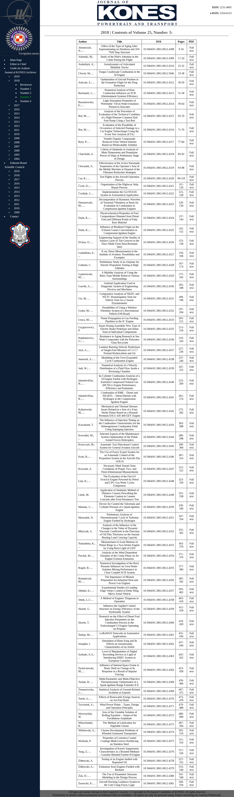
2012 (17, 125)
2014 (17, 117)
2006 (17, 150)
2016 (17, 109)
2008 (17, 142)
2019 (17, 76)
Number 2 (25, 92)
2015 (17, 113)
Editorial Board (18, 162)
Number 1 (25, 88)
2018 (17, 80)
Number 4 (25, 101)
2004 (17, 158)
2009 (17, 138)
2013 (17, 121)
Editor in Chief (18, 64)
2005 (17, 154)
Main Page (16, 60)
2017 (17, 105)
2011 (16, 130)
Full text (191, 49)
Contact (14, 216)
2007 (17, 146)
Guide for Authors (20, 68)
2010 (17, 134)
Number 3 (25, 97)
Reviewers (26, 84)
